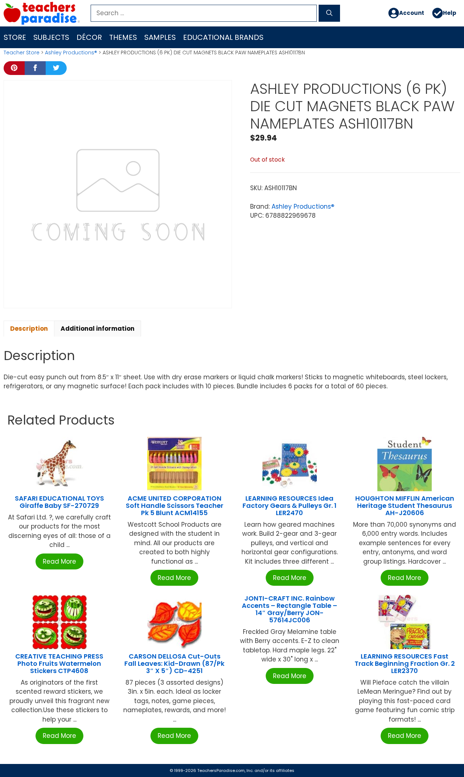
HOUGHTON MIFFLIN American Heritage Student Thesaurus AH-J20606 (404, 505)
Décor (89, 37)
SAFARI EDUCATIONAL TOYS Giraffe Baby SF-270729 (59, 502)
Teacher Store (22, 52)
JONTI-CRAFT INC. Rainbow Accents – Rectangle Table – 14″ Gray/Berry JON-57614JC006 (289, 609)
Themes (123, 37)
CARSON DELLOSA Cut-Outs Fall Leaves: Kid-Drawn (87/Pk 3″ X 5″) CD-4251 (174, 663)
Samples (160, 37)
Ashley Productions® (71, 52)
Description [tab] (29, 328)
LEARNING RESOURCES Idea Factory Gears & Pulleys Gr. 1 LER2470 (289, 505)
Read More (59, 561)
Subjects (51, 37)
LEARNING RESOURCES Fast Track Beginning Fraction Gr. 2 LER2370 (405, 663)
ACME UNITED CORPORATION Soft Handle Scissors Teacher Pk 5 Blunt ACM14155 (174, 505)
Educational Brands (223, 37)
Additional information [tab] (97, 328)
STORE (15, 37)
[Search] (329, 13)
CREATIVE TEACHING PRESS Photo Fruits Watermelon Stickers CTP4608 (59, 663)
